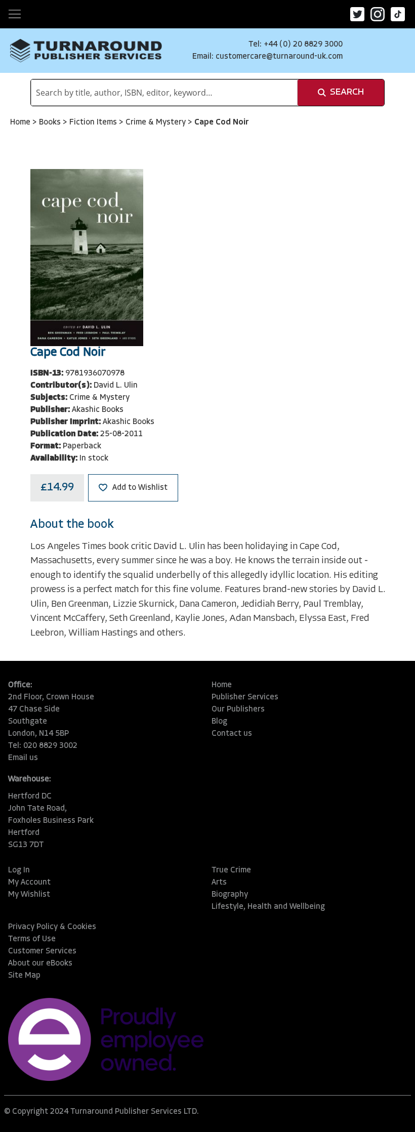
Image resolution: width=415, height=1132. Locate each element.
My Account (29, 882)
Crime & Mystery (157, 122)
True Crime (231, 870)
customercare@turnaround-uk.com (279, 57)
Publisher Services (245, 697)
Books (51, 122)
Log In (19, 870)
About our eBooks (40, 963)
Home (21, 122)
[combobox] (164, 92)
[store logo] (86, 50)
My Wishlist (29, 895)
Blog (219, 722)
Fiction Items (94, 122)
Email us (23, 758)
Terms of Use (32, 939)
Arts (219, 882)
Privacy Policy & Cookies (52, 927)
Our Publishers (238, 709)
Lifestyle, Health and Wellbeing (268, 907)
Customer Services (42, 951)
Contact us (232, 734)
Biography (230, 895)
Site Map (24, 976)
